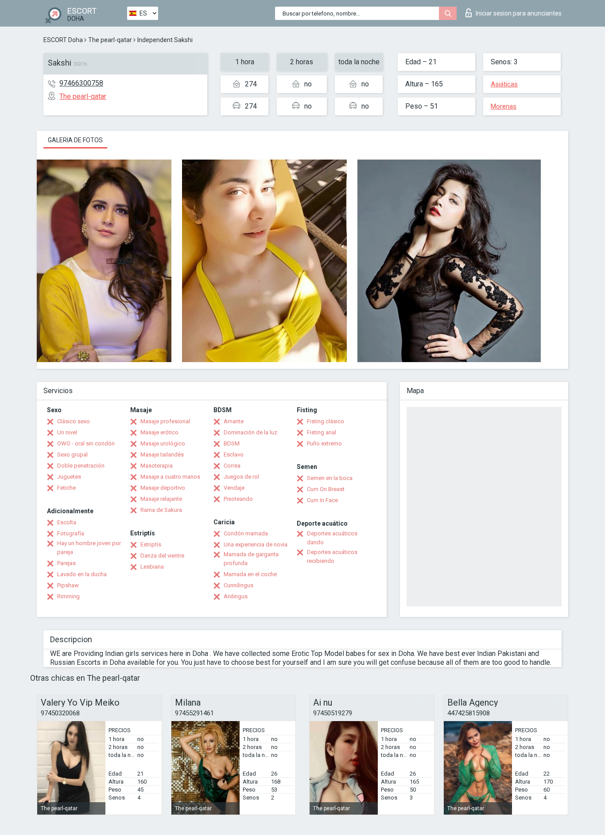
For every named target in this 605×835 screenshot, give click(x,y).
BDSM (232, 443)
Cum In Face (322, 500)
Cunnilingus (238, 585)
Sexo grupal (72, 454)
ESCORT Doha (63, 39)
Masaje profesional (165, 421)
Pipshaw (68, 585)
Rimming (68, 596)
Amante (234, 421)
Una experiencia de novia (255, 544)
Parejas (66, 563)
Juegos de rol (241, 476)
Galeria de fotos (75, 140)
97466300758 (81, 83)
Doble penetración (81, 465)
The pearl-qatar (110, 39)
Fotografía (70, 533)
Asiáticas (504, 84)
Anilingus (236, 596)
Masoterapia (156, 465)
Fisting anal (321, 432)
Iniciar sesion (519, 13)
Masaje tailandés (162, 454)
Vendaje (234, 487)
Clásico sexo (73, 421)
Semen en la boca (330, 478)
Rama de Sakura (161, 510)
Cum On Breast (326, 489)
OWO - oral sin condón (86, 443)
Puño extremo (324, 443)
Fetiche (66, 487)
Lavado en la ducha (82, 574)
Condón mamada (246, 533)
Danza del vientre (162, 555)
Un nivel (67, 432)
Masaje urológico (162, 443)
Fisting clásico (325, 421)
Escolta (66, 522)
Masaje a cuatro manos (170, 476)
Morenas (503, 106)
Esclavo (234, 454)
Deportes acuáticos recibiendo (332, 556)
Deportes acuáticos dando (332, 538)
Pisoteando (238, 499)
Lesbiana (152, 566)
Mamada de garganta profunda (251, 558)
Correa (232, 465)
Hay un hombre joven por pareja (89, 547)
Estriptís (150, 544)
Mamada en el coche (250, 574)
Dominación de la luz (250, 432)
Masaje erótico (159, 432)
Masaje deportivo (162, 487)
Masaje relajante (161, 499)
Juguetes (69, 476)
